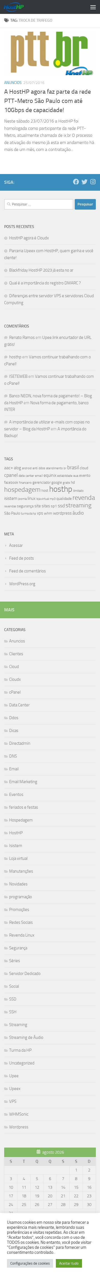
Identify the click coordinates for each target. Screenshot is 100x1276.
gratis (66, 483)
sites (46, 505)
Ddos (13, 717)
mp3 (53, 499)
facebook (11, 482)
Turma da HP (20, 1050)
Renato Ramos (22, 337)
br (65, 468)
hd (73, 482)
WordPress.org (22, 583)
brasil (73, 468)
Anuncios (13, 82)
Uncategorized (21, 1063)
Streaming (18, 1024)
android (27, 468)
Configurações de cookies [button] (30, 1263)
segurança (25, 506)
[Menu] (93, 7)
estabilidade (64, 476)
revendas (10, 506)
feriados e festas (23, 807)
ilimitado (78, 491)
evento (84, 475)
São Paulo (12, 513)
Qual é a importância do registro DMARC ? (45, 283)
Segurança (18, 947)
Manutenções (21, 871)
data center (26, 476)
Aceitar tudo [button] (69, 1263)
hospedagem (22, 489)
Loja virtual (18, 858)
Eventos (16, 794)
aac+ (8, 467)
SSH (12, 1011)
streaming (78, 505)
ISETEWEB (18, 376)
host (44, 490)
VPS (12, 1101)
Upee (14, 1075)
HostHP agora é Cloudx (29, 237)
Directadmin (19, 743)
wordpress (62, 513)
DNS (13, 756)
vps (40, 513)
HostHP (16, 832)
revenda (83, 498)
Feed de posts (21, 558)
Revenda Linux (21, 935)
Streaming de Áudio (26, 1037)
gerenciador (41, 482)
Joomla (22, 499)
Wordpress (18, 1126)
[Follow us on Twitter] (84, 182)
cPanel (15, 692)
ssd (61, 506)
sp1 (54, 506)
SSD (12, 999)
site (37, 505)
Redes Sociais (21, 922)
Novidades (18, 884)
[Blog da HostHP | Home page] (17, 7)
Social (14, 986)
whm (48, 513)
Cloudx (15, 679)
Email (14, 768)
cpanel (11, 475)
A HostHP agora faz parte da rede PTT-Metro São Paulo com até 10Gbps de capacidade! (47, 101)
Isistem (15, 845)
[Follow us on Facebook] (76, 182)
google (56, 482)
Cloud (14, 666)
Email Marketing (23, 781)
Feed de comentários (27, 571)
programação (20, 896)
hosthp (15, 356)
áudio (78, 513)
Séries (14, 960)
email (39, 476)
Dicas (13, 730)
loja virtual (42, 499)
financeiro (25, 483)
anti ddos (38, 468)
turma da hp (28, 513)
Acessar (16, 545)
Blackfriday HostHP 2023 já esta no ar (41, 270)
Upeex (15, 1088)
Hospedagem (21, 820)
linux (32, 498)
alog (17, 467)
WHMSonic (18, 1114)
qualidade (64, 498)
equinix (50, 475)
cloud (84, 468)
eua (75, 476)
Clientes (16, 653)
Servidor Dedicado (25, 973)
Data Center (19, 704)
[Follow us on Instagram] (93, 182)
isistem (10, 498)
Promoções (19, 909)
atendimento (54, 468)
